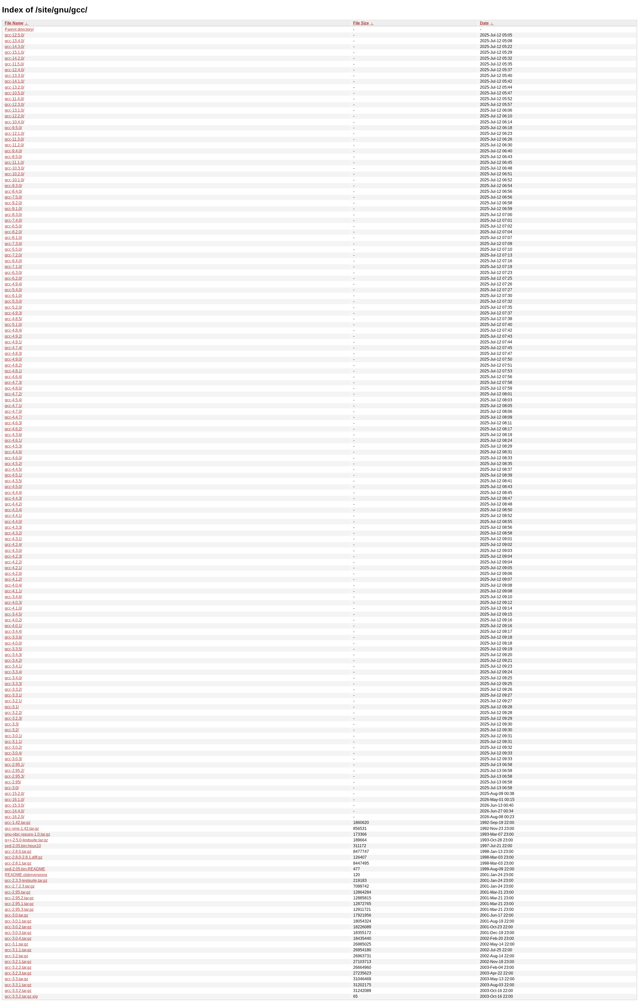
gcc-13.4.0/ (14, 41)
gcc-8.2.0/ (13, 232)
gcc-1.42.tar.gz (17, 822)
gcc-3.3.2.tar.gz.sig (21, 996)
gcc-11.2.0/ (14, 145)
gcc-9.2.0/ (13, 203)
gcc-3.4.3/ (13, 655)
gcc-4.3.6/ (13, 435)
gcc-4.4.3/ (13, 498)
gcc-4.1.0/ (13, 608)
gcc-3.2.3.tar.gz (18, 973)
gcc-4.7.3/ (13, 382)
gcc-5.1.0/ (13, 324)
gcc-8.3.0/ (13, 215)
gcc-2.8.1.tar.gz (18, 863)
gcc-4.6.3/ (13, 423)
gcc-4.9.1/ (13, 342)
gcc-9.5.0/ (13, 128)
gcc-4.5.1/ (13, 475)
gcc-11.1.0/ (14, 162)
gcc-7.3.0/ (13, 244)
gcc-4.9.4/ (13, 284)
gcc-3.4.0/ (13, 678)
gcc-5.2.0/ (13, 307)
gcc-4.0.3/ (13, 602)
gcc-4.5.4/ (13, 400)
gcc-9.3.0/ (13, 186)
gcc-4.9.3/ (13, 313)
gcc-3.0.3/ (13, 759)
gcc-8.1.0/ (13, 238)
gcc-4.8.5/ (13, 319)
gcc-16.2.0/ (14, 817)
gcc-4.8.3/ (13, 353)
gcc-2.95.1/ (14, 764)
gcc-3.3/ (12, 724)
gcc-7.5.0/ (13, 197)
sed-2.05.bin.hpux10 (23, 846)
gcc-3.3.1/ (13, 695)
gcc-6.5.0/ (13, 226)
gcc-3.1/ (12, 707)
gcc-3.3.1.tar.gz (18, 985)
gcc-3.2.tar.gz (16, 956)
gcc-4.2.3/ (13, 556)
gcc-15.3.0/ (14, 805)
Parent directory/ (19, 29)
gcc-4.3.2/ (13, 533)
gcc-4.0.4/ (13, 585)
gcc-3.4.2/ (13, 660)
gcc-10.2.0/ (14, 174)
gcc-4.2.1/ (13, 568)
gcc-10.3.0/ (14, 168)
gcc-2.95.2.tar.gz (19, 898)
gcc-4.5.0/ (13, 487)
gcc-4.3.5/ (13, 481)
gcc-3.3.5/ (13, 649)
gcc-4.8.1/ (13, 371)
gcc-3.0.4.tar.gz (18, 938)
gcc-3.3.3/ (13, 684)
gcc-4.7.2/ (13, 394)
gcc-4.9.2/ (13, 336)
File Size (361, 23)
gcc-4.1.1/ (13, 591)
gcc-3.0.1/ (13, 736)
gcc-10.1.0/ (14, 180)
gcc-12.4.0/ (14, 70)
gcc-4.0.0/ (13, 643)
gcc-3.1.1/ (13, 742)
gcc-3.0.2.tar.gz (18, 927)
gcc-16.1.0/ (14, 799)
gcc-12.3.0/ (14, 104)
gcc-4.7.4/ (13, 348)
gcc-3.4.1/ (13, 666)
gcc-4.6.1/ (13, 440)
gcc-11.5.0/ (14, 64)
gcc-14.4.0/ (14, 811)
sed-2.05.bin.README (25, 869)
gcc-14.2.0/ (14, 58)
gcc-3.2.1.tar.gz (18, 962)
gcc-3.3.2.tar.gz (18, 991)
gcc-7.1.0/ (13, 266)
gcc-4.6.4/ (13, 377)
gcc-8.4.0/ (13, 191)
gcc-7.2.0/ (13, 255)
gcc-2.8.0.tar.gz (18, 851)
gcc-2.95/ (13, 782)
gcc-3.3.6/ (13, 637)
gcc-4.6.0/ (13, 458)
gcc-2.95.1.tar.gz (19, 904)
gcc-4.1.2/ (13, 579)
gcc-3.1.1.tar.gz (18, 950)
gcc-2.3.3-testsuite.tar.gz (26, 880)
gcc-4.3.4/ (13, 510)
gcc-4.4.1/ (13, 515)
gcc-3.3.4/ (13, 672)
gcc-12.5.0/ (14, 35)
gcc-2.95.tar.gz (17, 892)
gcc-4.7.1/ (13, 406)
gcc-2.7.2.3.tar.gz (20, 886)
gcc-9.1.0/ (13, 209)
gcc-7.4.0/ (13, 220)
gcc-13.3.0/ (14, 75)
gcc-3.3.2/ (13, 689)
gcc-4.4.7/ (13, 417)
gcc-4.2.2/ (13, 562)
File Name (14, 23)
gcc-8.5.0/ (13, 157)
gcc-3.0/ (12, 788)
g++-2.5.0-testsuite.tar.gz (26, 840)
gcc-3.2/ (12, 730)
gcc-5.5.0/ (13, 249)
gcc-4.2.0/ (13, 573)
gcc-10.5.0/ (14, 93)
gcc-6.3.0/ (13, 272)
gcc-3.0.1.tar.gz (18, 921)
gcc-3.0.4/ (13, 753)
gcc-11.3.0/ (14, 139)
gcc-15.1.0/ (14, 52)
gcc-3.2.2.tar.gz (18, 967)
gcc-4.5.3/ (13, 446)
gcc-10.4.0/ (14, 122)
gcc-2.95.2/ (14, 770)
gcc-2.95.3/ (14, 776)
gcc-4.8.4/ (13, 330)
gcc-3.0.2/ (13, 747)
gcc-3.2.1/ (13, 701)
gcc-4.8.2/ (13, 365)
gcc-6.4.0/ (13, 261)
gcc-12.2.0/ (14, 116)
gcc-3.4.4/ (13, 631)
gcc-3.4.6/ (13, 597)
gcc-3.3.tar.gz (16, 979)
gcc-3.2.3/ (13, 718)
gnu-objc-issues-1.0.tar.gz (27, 834)
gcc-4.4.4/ (13, 493)
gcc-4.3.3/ (13, 527)
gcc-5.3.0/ (13, 301)
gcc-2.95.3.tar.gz (19, 909)
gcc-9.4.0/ (13, 151)
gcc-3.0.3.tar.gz (18, 933)
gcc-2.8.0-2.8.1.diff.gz (23, 857)
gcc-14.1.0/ (14, 81)
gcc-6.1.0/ (13, 295)
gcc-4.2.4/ (13, 544)
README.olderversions (26, 875)
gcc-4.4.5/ (13, 469)
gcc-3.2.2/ (13, 713)
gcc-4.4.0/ (13, 521)
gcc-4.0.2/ (13, 620)
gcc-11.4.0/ (14, 99)
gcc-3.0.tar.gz (16, 915)
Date (484, 23)
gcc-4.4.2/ (13, 504)
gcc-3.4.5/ (13, 614)
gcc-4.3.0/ (13, 550)
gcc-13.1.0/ (14, 110)
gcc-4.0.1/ (13, 626)
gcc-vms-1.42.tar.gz (22, 828)
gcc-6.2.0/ (13, 278)
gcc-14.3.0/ (14, 46)
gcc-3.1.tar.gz (16, 944)
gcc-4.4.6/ (13, 452)
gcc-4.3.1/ (13, 539)
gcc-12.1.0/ (14, 133)
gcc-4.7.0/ (13, 411)
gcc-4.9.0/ (13, 359)
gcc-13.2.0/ (14, 87)
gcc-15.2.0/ (14, 793)
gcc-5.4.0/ (13, 290)
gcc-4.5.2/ (13, 464)
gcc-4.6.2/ (13, 429)
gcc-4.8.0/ (13, 388)
